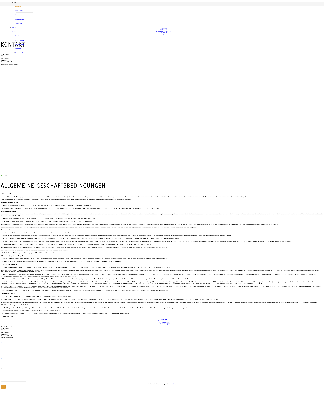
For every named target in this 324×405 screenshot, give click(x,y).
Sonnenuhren (163, 29)
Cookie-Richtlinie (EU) (163, 324)
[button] (3, 387)
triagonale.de (172, 384)
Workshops (164, 32)
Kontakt (164, 34)
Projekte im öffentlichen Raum (164, 31)
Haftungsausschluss (163, 322)
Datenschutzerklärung (164, 321)
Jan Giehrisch (163, 28)
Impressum (164, 319)
